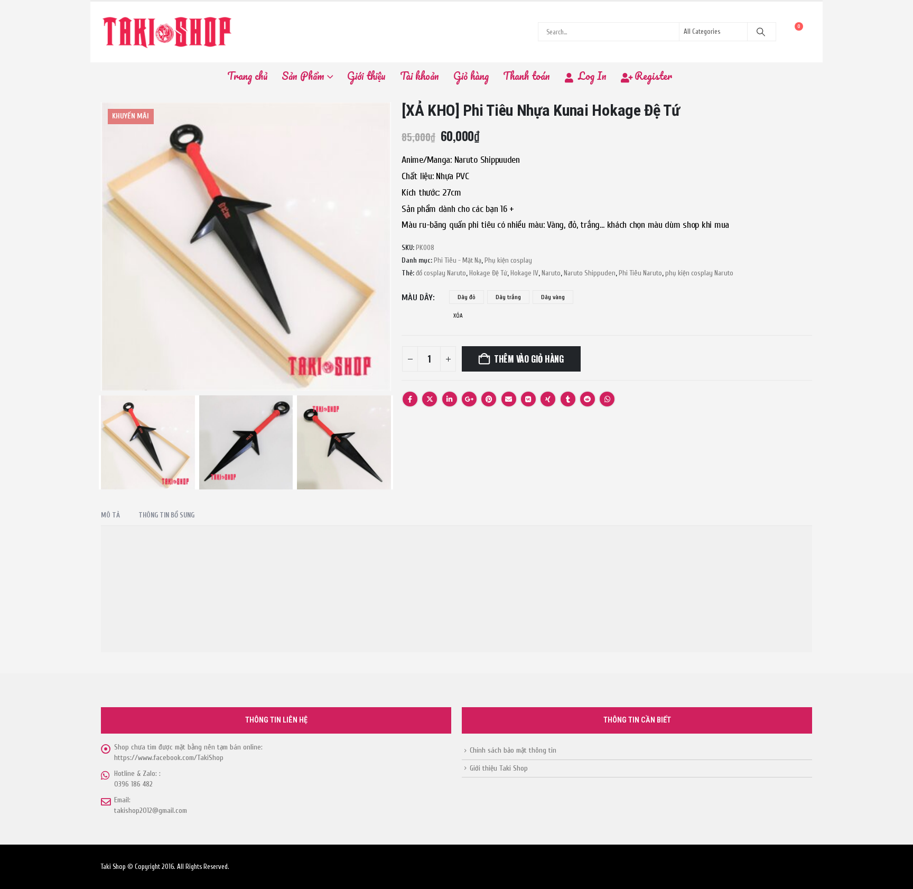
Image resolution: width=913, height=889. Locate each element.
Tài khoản (419, 76)
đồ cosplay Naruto (441, 273)
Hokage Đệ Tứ (488, 273)
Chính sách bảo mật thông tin (513, 750)
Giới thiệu (366, 76)
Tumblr (568, 399)
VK (528, 399)
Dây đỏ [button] (467, 297)
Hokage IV (524, 273)
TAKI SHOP (140, 676)
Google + (469, 399)
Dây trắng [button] (508, 297)
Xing (547, 399)
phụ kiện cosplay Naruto (699, 273)
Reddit (587, 399)
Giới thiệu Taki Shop (499, 768)
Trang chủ (247, 76)
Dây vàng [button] (553, 297)
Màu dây (417, 297)
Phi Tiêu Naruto (640, 273)
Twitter (429, 399)
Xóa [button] (458, 315)
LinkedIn (449, 399)
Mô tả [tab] (110, 515)
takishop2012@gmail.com (150, 810)
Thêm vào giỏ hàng (529, 359)
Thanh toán (526, 76)
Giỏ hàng (471, 76)
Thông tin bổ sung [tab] (166, 515)
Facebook (410, 399)
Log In (592, 76)
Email (508, 399)
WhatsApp (607, 399)
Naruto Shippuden (590, 273)
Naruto (551, 273)
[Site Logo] (167, 32)
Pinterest (488, 399)
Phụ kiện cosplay (508, 260)
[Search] (761, 32)
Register (653, 76)
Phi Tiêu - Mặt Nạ (457, 260)
